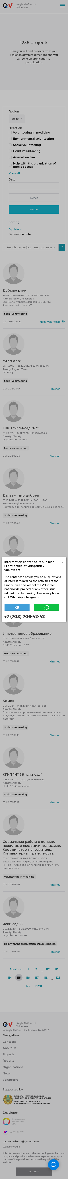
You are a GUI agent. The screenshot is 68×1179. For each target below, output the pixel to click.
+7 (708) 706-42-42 (24, 616)
